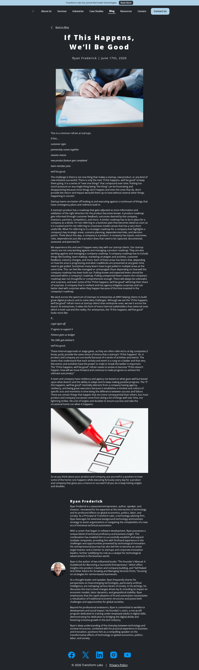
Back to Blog (62, 27)
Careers (142, 11)
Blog (112, 11)
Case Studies (96, 11)
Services (62, 11)
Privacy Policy (118, 665)
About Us (46, 11)
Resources (126, 11)
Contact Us (160, 11)
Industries (78, 11)
